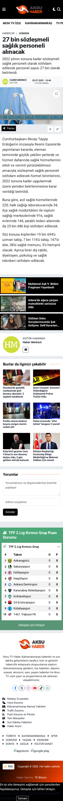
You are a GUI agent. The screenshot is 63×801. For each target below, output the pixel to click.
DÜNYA (10, 743)
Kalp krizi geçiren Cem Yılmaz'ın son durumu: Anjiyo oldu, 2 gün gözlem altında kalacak (16, 455)
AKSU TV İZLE (12, 23)
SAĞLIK (24, 743)
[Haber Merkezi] (11, 344)
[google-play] (40, 751)
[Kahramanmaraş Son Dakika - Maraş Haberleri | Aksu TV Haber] (29, 10)
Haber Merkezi (32, 342)
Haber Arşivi (14, 726)
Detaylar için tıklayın (32, 625)
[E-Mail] (26, 350)
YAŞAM (26, 740)
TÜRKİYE (11, 736)
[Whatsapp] (48, 688)
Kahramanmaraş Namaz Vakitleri (26, 706)
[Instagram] (28, 688)
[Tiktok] (41, 688)
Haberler (8, 33)
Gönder (10, 512)
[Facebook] (15, 688)
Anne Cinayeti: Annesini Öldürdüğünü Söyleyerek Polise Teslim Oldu (46, 392)
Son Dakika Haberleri (19, 722)
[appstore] (21, 751)
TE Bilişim (41, 777)
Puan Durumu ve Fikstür (21, 714)
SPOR (54, 736)
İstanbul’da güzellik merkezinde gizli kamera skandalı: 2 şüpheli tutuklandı (13, 392)
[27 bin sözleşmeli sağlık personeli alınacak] (31, 105)
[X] (22, 688)
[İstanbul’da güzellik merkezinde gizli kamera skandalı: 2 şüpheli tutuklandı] (16, 377)
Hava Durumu (15, 702)
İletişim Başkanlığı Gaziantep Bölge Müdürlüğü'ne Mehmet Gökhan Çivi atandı (45, 455)
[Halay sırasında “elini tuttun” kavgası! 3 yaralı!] (46, 410)
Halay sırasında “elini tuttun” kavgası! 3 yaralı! (46, 422)
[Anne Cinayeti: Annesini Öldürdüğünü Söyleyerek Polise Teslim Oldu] (46, 377)
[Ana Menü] (4, 9)
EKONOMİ (42, 740)
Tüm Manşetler (16, 718)
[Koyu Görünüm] (54, 9)
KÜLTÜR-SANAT (43, 743)
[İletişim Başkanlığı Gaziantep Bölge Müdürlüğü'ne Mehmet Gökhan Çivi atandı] (46, 441)
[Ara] (59, 9)
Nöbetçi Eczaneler (18, 698)
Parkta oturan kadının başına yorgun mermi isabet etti (15, 424)
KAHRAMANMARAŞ (38, 23)
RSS (10, 766)
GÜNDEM (24, 33)
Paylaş (11, 128)
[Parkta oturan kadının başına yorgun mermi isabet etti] (16, 410)
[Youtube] (35, 688)
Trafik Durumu (15, 710)
